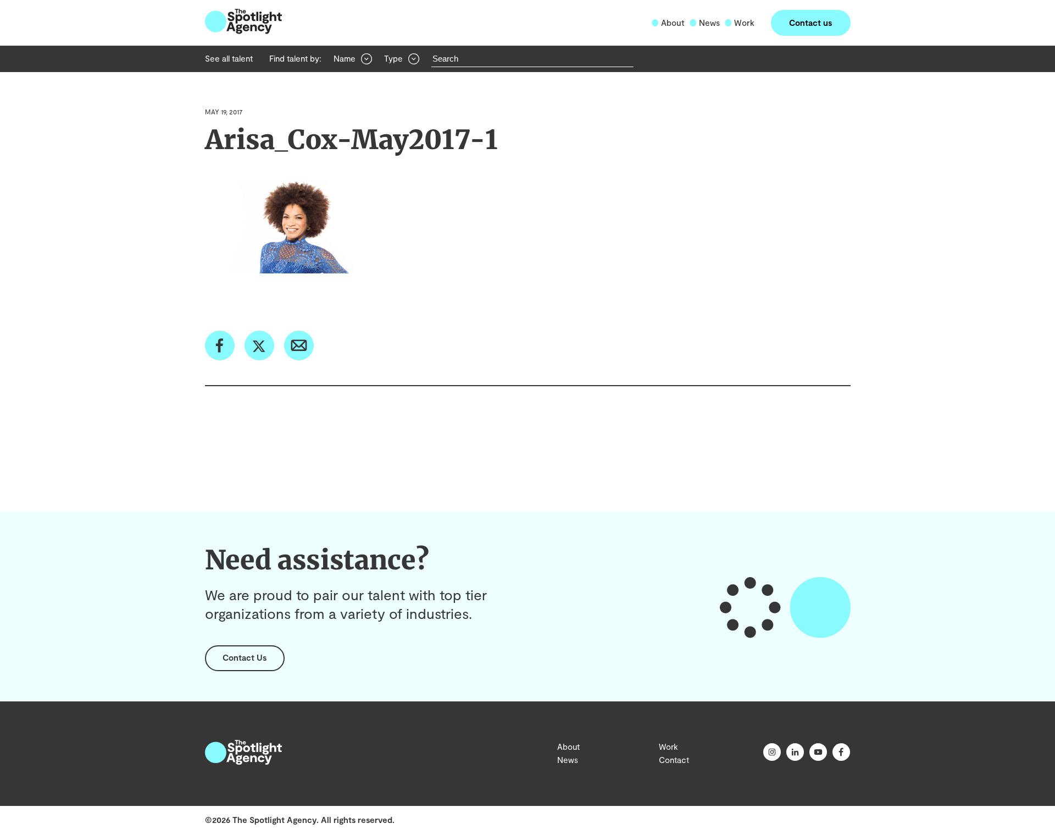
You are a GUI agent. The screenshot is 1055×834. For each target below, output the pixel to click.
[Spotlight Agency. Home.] (243, 761)
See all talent (229, 58)
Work (744, 23)
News (709, 23)
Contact (674, 760)
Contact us (810, 23)
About (673, 23)
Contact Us (244, 657)
